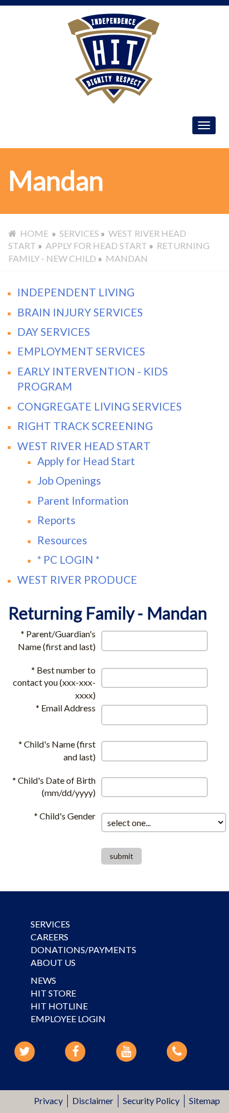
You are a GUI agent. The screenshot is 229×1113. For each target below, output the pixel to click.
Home (32, 233)
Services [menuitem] (79, 233)
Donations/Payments (83, 949)
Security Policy (151, 1100)
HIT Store (53, 993)
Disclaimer (92, 1100)
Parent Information (82, 500)
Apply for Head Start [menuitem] (96, 245)
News (43, 980)
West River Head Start (84, 446)
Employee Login (68, 1018)
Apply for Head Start (86, 461)
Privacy (48, 1100)
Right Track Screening (85, 425)
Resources (62, 540)
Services (50, 924)
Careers (49, 936)
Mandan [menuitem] (127, 258)
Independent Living (76, 292)
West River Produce (77, 579)
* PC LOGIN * (68, 559)
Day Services (53, 331)
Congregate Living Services (99, 406)
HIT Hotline (59, 1005)
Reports (56, 520)
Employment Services (81, 351)
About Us (53, 962)
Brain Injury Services (80, 312)
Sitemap (204, 1100)
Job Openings (69, 480)
